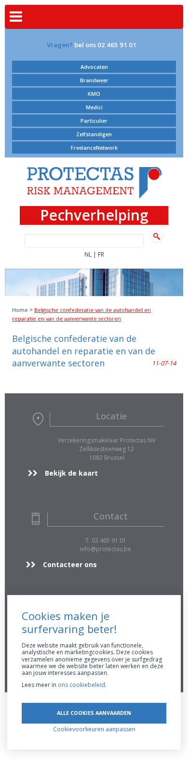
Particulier (94, 120)
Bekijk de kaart (71, 473)
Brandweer (94, 80)
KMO (94, 93)
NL (88, 254)
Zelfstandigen (94, 134)
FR (101, 254)
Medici (94, 107)
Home (20, 309)
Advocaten (94, 66)
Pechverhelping (94, 215)
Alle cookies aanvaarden (94, 712)
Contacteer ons (70, 564)
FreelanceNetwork (94, 147)
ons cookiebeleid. (82, 685)
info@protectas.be (105, 549)
